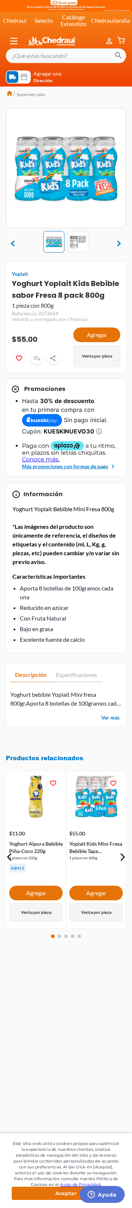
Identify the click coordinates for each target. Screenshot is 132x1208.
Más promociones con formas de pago (65, 466)
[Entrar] (110, 41)
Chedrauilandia (110, 20)
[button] (14, 41)
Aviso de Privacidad (80, 1184)
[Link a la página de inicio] (9, 94)
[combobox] (66, 55)
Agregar (97, 334)
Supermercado (30, 94)
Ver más (110, 717)
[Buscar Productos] (118, 56)
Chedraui (14, 20)
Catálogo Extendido (73, 20)
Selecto (43, 20)
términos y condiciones (86, 1019)
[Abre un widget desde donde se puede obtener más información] (102, 1195)
